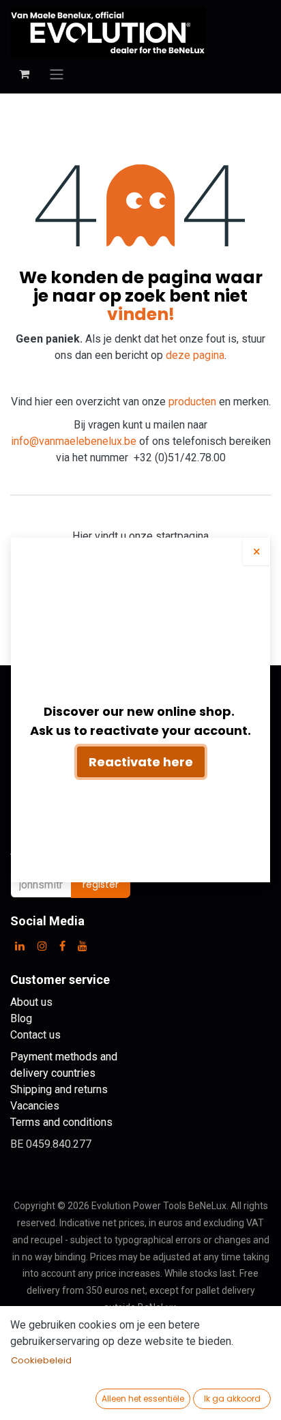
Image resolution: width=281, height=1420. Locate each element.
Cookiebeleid (41, 1360)
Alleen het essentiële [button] (143, 1398)
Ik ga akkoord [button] (232, 1398)
